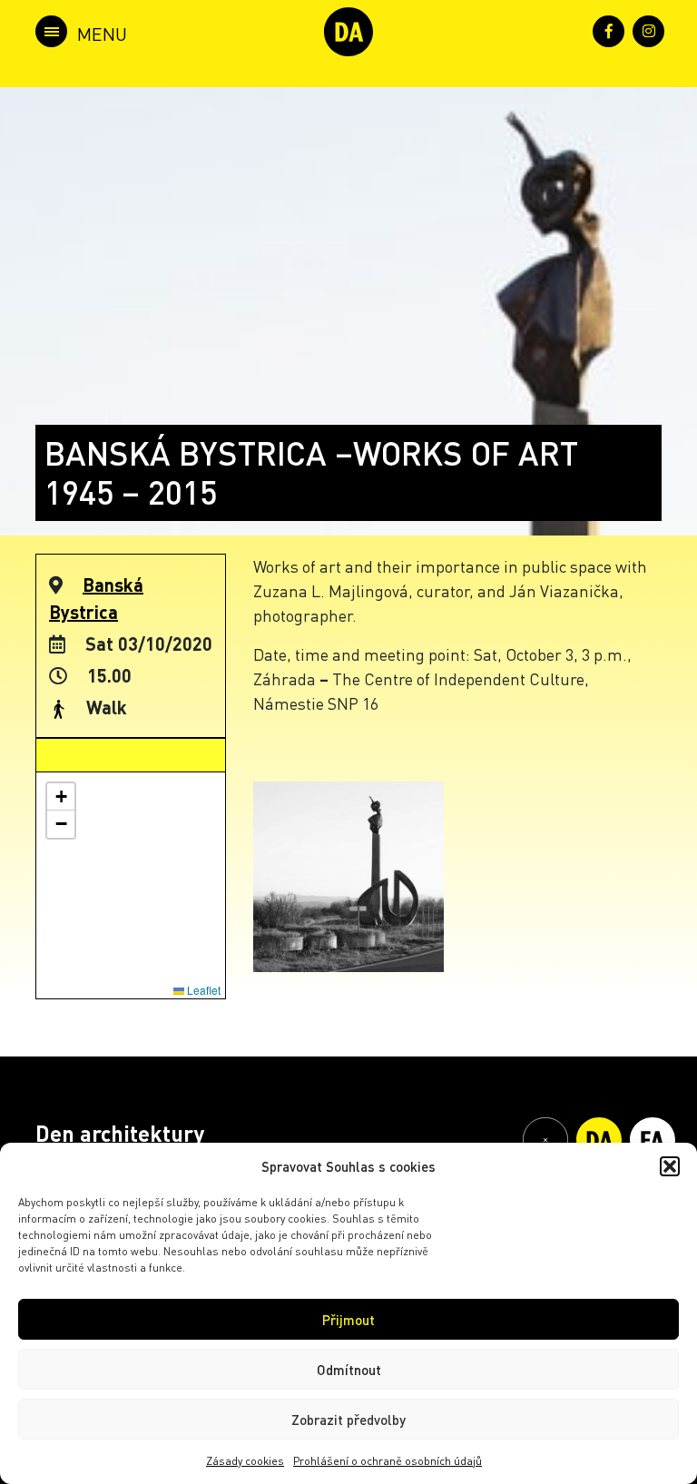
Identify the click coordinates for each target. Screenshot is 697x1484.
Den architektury (119, 1133)
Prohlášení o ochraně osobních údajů (387, 1461)
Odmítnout (349, 1370)
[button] (670, 1166)
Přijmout (348, 1320)
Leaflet (202, 990)
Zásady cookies (245, 1461)
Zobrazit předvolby (348, 1419)
